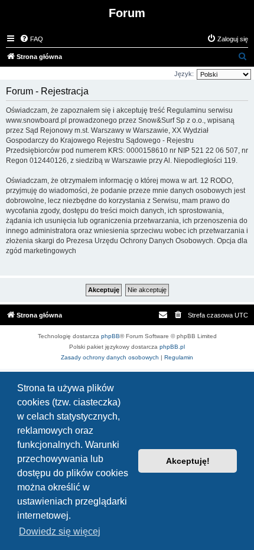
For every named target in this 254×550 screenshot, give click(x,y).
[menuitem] (31, 39)
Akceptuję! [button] (188, 461)
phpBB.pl (172, 346)
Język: (184, 73)
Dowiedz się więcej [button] (59, 531)
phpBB (110, 336)
